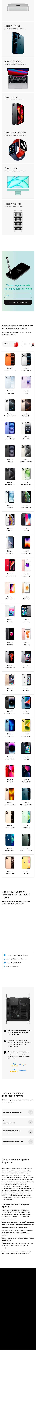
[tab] (10, 373)
